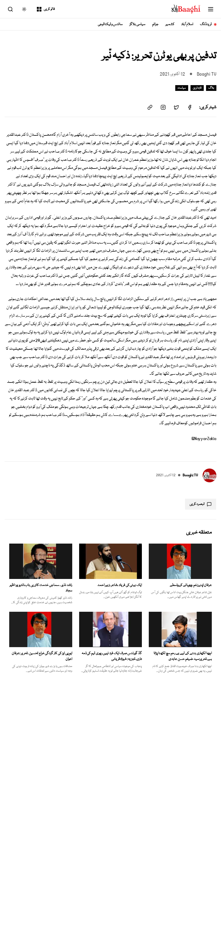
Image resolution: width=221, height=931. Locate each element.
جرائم (155, 24)
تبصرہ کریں (197, 504)
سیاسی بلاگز (137, 24)
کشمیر (169, 24)
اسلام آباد (187, 24)
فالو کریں (49, 9)
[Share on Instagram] (163, 107)
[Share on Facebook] (190, 107)
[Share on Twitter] (176, 107)
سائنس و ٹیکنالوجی (110, 24)
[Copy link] (150, 107)
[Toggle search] (10, 9)
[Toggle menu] (210, 9)
